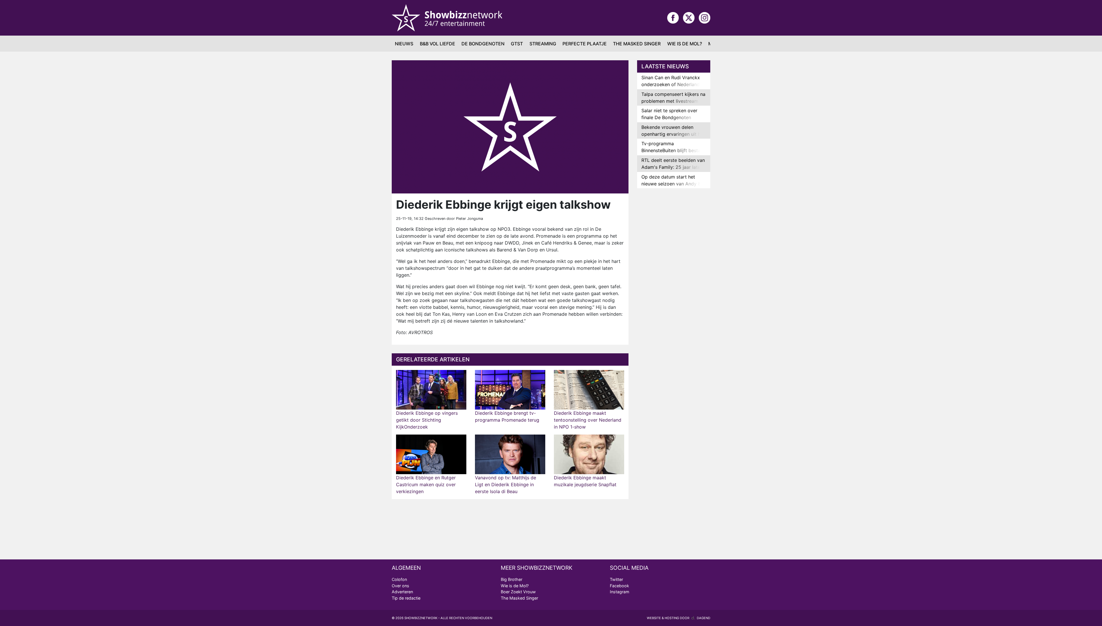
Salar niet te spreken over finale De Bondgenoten (669, 114)
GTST (517, 43)
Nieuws (404, 43)
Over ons (400, 585)
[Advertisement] (673, 283)
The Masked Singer (637, 43)
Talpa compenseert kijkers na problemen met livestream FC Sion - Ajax (673, 101)
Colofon (399, 579)
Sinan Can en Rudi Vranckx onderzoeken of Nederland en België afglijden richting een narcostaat (670, 88)
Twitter (616, 579)
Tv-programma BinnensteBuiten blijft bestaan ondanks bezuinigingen (673, 150)
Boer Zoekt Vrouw (518, 591)
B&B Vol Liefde (437, 43)
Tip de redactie (406, 598)
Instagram (619, 591)
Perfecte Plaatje (584, 43)
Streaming (542, 43)
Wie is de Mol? (684, 43)
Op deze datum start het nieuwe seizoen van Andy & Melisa (671, 183)
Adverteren (402, 591)
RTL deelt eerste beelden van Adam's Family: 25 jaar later (673, 163)
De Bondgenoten (483, 43)
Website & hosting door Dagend (678, 618)
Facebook (619, 585)
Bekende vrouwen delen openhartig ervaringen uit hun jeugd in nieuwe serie (673, 134)
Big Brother (511, 579)
